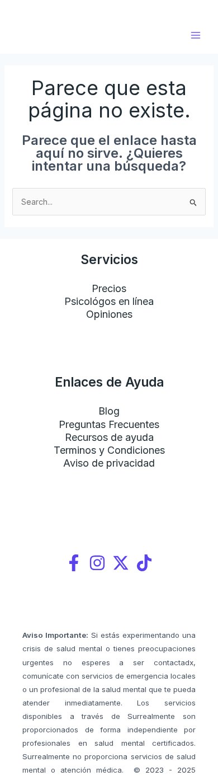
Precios (109, 288)
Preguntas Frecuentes (109, 424)
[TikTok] (144, 562)
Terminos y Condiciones (109, 450)
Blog (109, 411)
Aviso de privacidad (109, 463)
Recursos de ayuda (109, 437)
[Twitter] (120, 562)
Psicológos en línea (109, 301)
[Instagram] (97, 562)
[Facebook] (73, 562)
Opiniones (109, 314)
